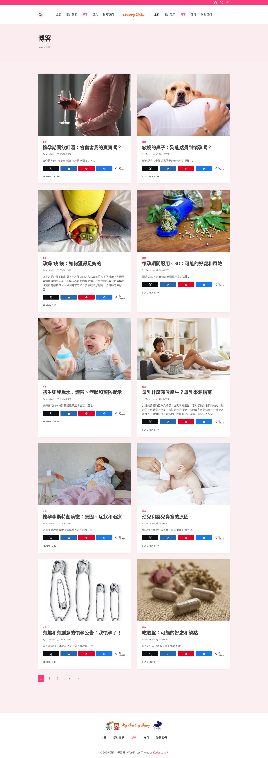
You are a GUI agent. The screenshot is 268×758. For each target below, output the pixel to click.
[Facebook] (215, 2)
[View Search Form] (40, 14)
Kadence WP (160, 752)
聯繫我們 (108, 14)
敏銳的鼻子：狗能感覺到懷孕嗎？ (177, 147)
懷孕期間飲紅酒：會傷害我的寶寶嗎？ (82, 147)
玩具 (95, 14)
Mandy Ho (50, 154)
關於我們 (71, 14)
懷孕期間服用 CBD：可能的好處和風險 (182, 263)
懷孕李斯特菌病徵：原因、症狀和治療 (82, 517)
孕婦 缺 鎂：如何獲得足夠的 (72, 263)
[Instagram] (227, 2)
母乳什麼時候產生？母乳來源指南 (177, 392)
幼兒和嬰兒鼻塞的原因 (165, 517)
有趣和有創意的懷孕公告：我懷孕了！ (82, 633)
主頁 (59, 14)
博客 (85, 14)
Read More (51, 176)
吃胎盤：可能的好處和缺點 (170, 633)
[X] (221, 2)
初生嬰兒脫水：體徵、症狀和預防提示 (82, 392)
